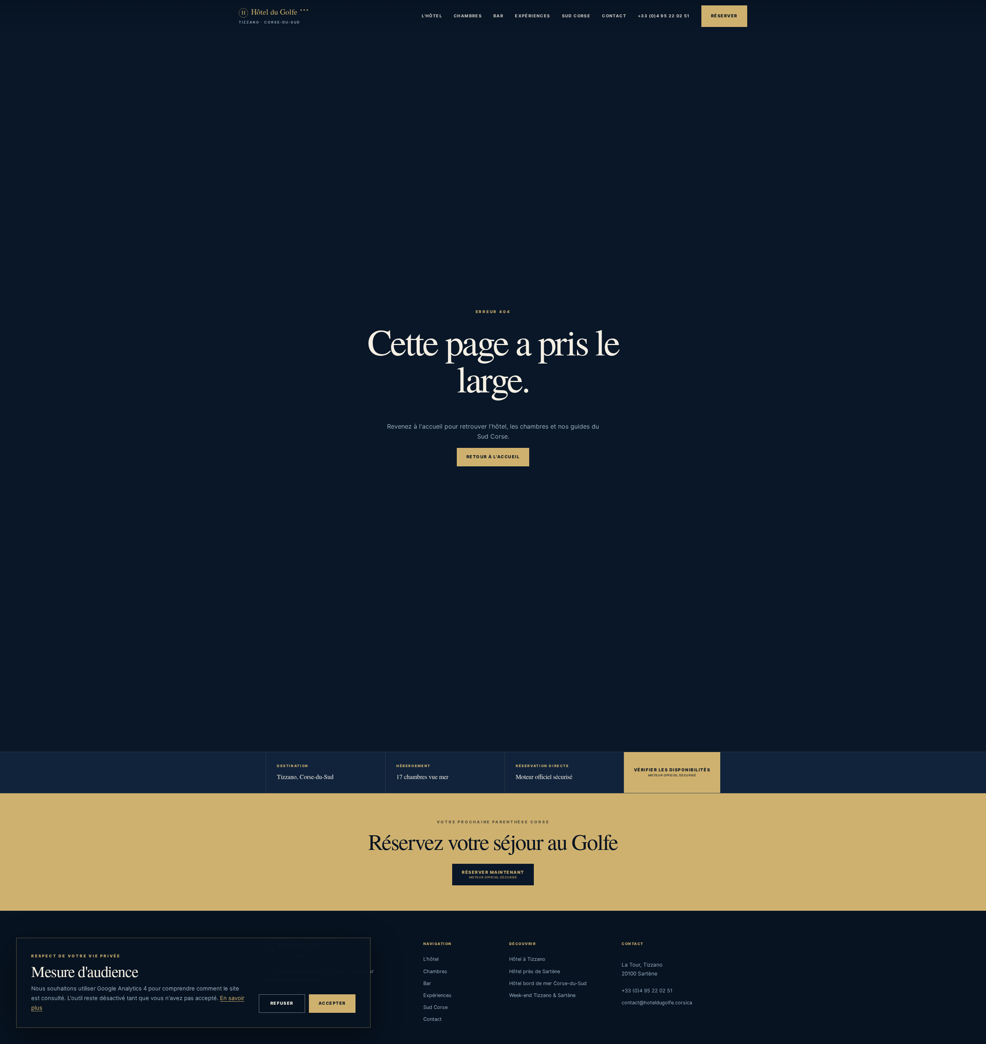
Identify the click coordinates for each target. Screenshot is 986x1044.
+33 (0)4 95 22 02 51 (664, 15)
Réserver (724, 15)
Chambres (468, 15)
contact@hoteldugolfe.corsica (657, 1002)
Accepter (332, 1003)
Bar (498, 15)
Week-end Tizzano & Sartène (542, 995)
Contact (614, 15)
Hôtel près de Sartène (534, 971)
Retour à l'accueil (493, 456)
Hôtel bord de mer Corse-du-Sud (548, 983)
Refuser (281, 1003)
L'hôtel (432, 15)
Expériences (532, 15)
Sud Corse (576, 15)
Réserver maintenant (493, 872)
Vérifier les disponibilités (672, 770)
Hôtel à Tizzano (527, 959)
